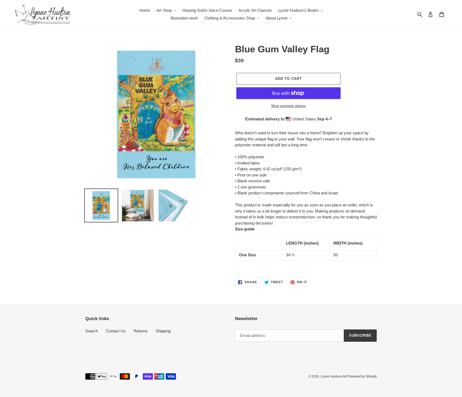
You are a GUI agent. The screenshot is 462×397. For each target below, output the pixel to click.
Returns (141, 331)
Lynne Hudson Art (333, 376)
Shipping (163, 331)
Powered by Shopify (362, 376)
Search (91, 331)
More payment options (288, 106)
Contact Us (116, 331)
